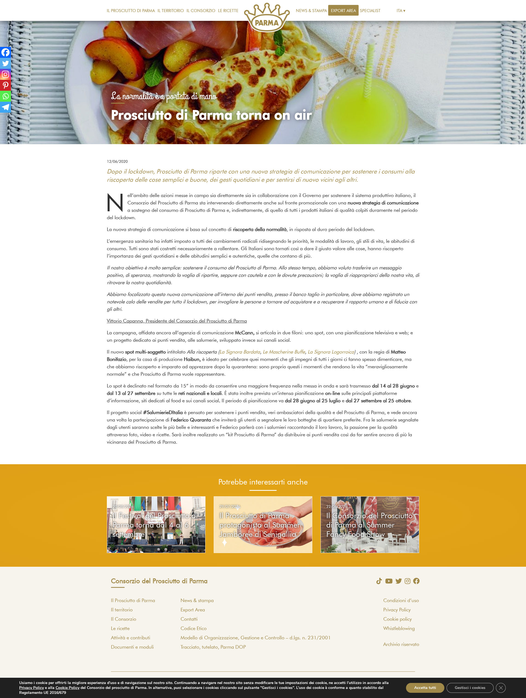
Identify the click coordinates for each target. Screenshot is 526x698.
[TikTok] (377, 581)
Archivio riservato (401, 644)
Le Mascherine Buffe (284, 352)
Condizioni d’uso (401, 600)
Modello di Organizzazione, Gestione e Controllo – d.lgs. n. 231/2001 (256, 638)
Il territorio (171, 11)
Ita (399, 11)
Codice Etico (194, 628)
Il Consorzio (201, 11)
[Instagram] (5, 74)
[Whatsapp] (5, 96)
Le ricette (228, 11)
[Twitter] (5, 63)
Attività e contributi (130, 638)
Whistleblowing (399, 628)
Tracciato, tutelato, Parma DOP (213, 647)
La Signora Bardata (239, 352)
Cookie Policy (67, 687)
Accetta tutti (425, 687)
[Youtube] (387, 581)
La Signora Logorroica (331, 352)
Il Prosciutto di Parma (131, 11)
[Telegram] (5, 107)
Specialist (370, 11)
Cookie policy (397, 619)
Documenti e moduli (132, 647)
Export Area (343, 11)
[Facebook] (5, 52)
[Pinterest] (5, 85)
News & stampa (311, 11)
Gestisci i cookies (470, 687)
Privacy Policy (397, 610)
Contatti (189, 619)
